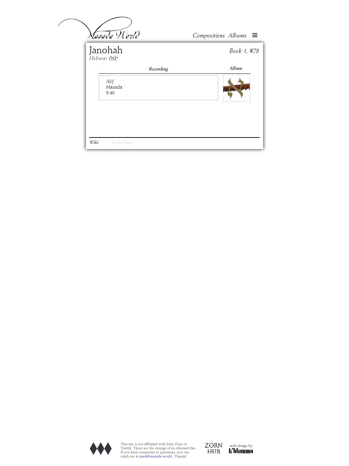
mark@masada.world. (156, 456)
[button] (255, 35)
